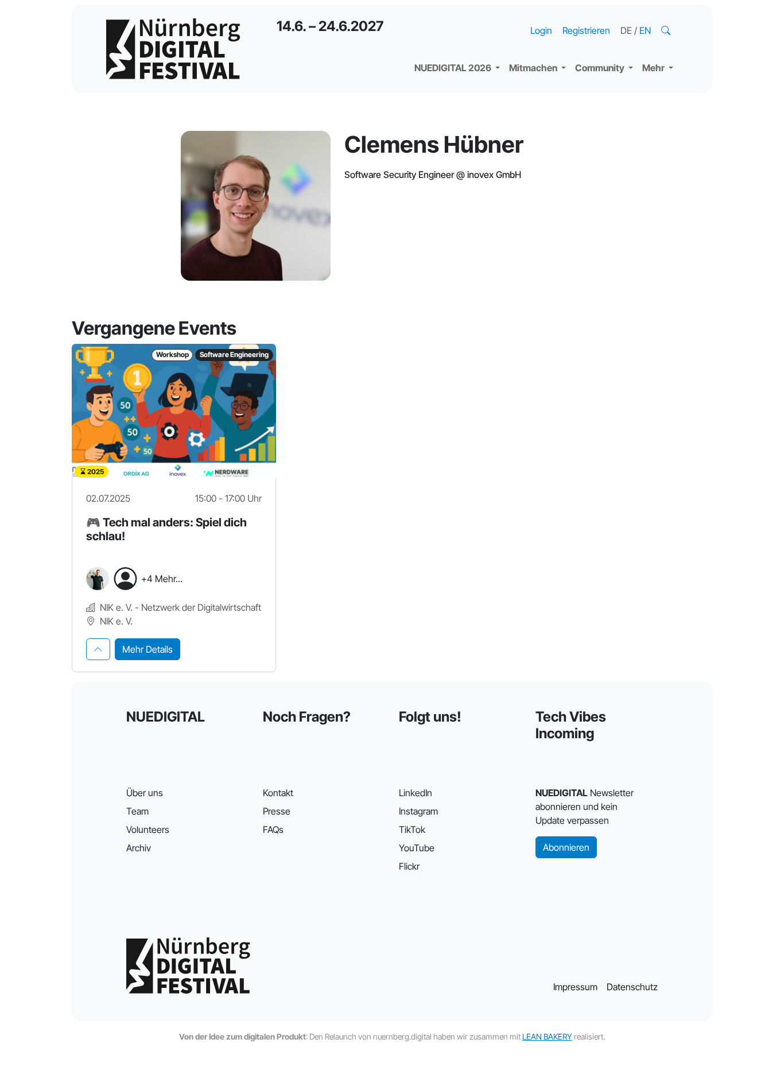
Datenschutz (632, 987)
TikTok (412, 829)
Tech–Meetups (615, 17)
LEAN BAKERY (547, 1036)
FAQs (273, 829)
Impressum (575, 987)
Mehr (654, 67)
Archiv (138, 848)
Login (541, 30)
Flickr (409, 866)
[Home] (173, 48)
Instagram (418, 811)
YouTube (416, 848)
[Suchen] (667, 30)
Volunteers (147, 829)
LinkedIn (415, 792)
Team (137, 811)
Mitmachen (534, 67)
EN (645, 30)
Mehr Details (147, 649)
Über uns (144, 792)
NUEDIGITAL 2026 (453, 67)
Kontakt (278, 792)
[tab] (98, 649)
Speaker (441, 40)
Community (600, 67)
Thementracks (455, 17)
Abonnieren (566, 847)
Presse (276, 811)
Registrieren (586, 30)
